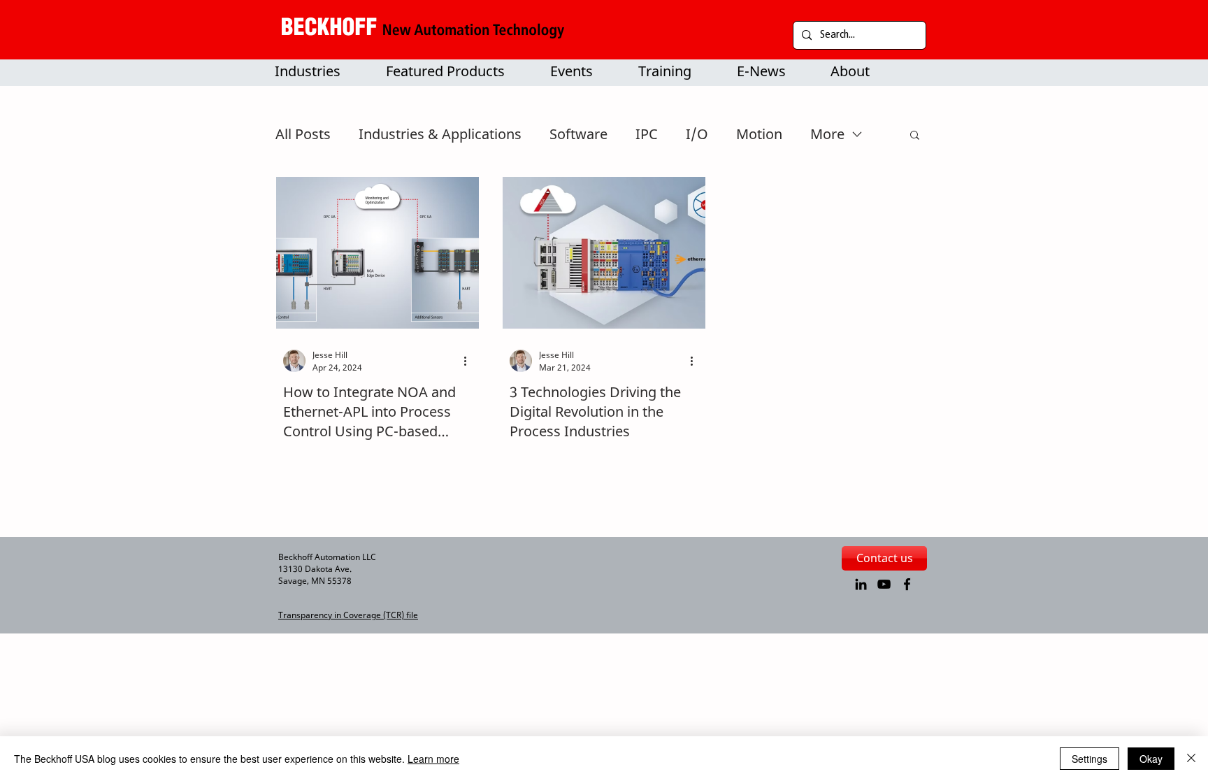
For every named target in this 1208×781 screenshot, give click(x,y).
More (827, 133)
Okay (1151, 759)
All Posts (303, 133)
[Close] (1191, 758)
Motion (759, 133)
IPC (646, 133)
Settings (1089, 759)
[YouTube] (884, 584)
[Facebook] (907, 584)
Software (578, 133)
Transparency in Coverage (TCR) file (348, 615)
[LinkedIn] (861, 584)
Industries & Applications (440, 133)
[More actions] (469, 360)
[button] (455, 71)
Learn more (433, 759)
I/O (697, 133)
